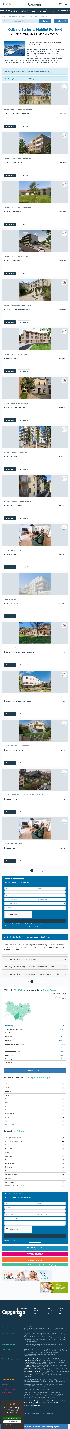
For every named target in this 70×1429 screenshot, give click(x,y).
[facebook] (3, 4)
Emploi (67, 11)
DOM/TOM (34, 1156)
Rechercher (44, 21)
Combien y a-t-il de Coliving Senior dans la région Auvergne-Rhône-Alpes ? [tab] (33, 974)
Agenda (7, 11)
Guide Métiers (46, 1389)
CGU (36, 1308)
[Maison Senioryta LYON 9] (35, 828)
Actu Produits (40, 1328)
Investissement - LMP (40, 1394)
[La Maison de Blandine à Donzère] (35, 241)
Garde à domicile (61, 1360)
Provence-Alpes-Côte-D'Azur (34, 1186)
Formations (37, 1389)
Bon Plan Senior (29, 1330)
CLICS (40, 1352)
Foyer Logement (29, 1335)
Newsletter (49, 1311)
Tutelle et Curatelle (30, 1355)
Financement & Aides (31, 1339)
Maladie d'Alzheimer (44, 1333)
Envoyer (35, 921)
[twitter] (6, 4)
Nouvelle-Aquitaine (34, 1175)
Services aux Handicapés (37, 1363)
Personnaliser (12, 1422)
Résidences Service (8, 1344)
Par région (27, 1344)
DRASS (53, 1351)
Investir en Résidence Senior (53, 1344)
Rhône (34, 1117)
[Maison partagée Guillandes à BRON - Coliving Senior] (35, 779)
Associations (41, 1354)
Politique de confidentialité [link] (12, 1425)
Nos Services (28, 1396)
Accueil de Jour (57, 1333)
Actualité (5, 1326)
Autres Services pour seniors (45, 1374)
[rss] (10, 4)
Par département (37, 1344)
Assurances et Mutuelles (51, 1352)
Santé (37, 1330)
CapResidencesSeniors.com (55, 1401)
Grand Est (34, 1160)
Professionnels (7, 1392)
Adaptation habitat (61, 1381)
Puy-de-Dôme (34, 1113)
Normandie (34, 1171)
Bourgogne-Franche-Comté (34, 1141)
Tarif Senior (39, 1384)
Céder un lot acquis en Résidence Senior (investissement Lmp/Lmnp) (35, 1265)
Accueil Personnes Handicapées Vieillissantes (50, 1335)
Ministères (30, 1349)
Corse (7, 1152)
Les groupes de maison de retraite (35, 1338)
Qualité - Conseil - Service (51, 1393)
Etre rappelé (24, 126)
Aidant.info (44, 1404)
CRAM (64, 1351)
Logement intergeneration (45, 1381)
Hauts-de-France (34, 1163)
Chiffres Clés (51, 1339)
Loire (34, 1106)
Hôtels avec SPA (29, 1384)
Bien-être (53, 10)
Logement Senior (34, 10)
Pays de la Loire (34, 1182)
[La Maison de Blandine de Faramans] (35, 192)
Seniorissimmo (28, 1401)
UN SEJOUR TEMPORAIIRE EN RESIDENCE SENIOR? (35, 1254)
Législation (42, 1339)
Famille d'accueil (53, 1338)
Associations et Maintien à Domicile (36, 1367)
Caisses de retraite (30, 1354)
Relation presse (62, 1313)
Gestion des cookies (47, 1413)
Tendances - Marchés (40, 1396)
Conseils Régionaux (58, 1349)
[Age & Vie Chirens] (35, 584)
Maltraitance (51, 1354)
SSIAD (50, 1363)
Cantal (7, 1095)
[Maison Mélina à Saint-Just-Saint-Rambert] (35, 633)
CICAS (60, 1359)
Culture (51, 1330)
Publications (44, 1330)
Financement (28, 1394)
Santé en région (40, 1349)
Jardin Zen (48, 1386)
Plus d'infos (10, 126)
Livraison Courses (30, 1362)
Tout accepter (12, 1418)
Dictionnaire (60, 1339)
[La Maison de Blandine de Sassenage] (35, 486)
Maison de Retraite (30, 1333)
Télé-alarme (50, 1373)
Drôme (34, 1099)
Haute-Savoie (34, 1125)
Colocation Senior (29, 1381)
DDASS (59, 1351)
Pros (63, 11)
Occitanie (34, 1178)
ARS (25, 1349)
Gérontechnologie (55, 1396)
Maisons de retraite (15, 10)
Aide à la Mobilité (48, 1368)
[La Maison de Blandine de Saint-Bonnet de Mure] (35, 681)
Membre (61, 4)
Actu (2, 11)
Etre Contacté (61, 21)
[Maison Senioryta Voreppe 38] (35, 535)
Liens (58, 11)
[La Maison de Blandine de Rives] (35, 437)
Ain (34, 1084)
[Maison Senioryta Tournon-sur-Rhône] (35, 94)
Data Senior (59, 1330)
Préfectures (46, 1351)
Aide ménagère (49, 1360)
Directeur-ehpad (29, 1402)
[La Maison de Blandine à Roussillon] (35, 143)
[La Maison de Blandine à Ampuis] (35, 339)
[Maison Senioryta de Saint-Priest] (35, 730)
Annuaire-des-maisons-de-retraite (47, 1402)
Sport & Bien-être (58, 1370)
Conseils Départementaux (32, 1351)
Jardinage (57, 1371)
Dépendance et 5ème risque (53, 1327)
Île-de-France (34, 1167)
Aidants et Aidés (29, 1328)
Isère (34, 1102)
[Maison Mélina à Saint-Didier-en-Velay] (35, 290)
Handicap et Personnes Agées (56, 1328)
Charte (36, 1313)
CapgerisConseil (39, 1401)
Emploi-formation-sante (32, 1404)
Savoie (34, 1121)
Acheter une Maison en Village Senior (36, 1346)
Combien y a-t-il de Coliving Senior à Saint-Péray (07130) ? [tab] (26, 959)
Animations (64, 1338)
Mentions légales (40, 1311)
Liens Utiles (6, 1349)
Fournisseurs (28, 1393)
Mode (46, 1384)
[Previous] (28, 870)
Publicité (49, 1313)
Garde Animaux (47, 1371)
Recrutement (37, 1393)
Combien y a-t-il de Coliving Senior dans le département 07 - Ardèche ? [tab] (31, 967)
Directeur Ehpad (29, 1341)
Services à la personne (44, 10)
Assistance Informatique (58, 1365)
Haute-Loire (34, 1110)
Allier (34, 1088)
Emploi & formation (9, 1389)
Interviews (39, 1327)
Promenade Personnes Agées (41, 1370)
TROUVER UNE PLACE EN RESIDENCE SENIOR (35, 1260)
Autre (37, 1341)
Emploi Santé (28, 1389)
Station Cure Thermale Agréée (34, 1386)
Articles (32, 1327)
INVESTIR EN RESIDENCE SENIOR (35, 1248)
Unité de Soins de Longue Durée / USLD (37, 1336)
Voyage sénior (59, 1384)
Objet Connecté (51, 1397)
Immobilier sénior (52, 1379)
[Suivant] (41, 870)
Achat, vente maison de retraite (34, 1397)
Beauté (51, 1384)
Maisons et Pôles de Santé (32, 1405)
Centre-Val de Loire (34, 1149)
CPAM (26, 1352)
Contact (48, 1308)
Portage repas (41, 1362)
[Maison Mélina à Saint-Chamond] (35, 388)
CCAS (31, 1352)
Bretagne (34, 1145)
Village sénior (41, 1379)
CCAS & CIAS (46, 1359)
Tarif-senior (53, 1404)
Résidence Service (25, 10)
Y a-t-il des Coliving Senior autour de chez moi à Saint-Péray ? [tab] (27, 937)
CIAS (35, 1352)
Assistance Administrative (40, 1365)
